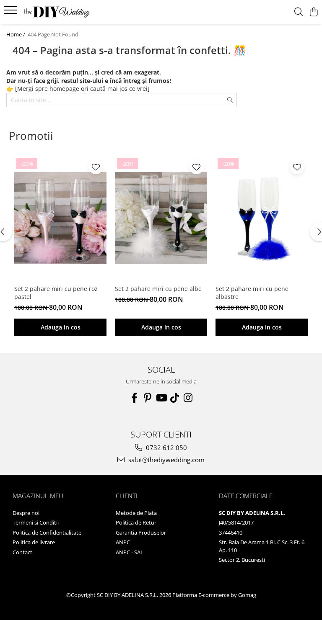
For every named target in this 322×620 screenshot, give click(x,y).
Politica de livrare (34, 542)
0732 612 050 (165, 447)
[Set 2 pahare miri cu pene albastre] (262, 218)
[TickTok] (174, 397)
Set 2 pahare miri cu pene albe (158, 289)
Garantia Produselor (141, 532)
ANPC (123, 542)
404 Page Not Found (53, 34)
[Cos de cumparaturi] (313, 12)
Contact (22, 552)
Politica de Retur (136, 522)
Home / (16, 34)
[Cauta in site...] (298, 12)
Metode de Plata (136, 513)
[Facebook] (134, 397)
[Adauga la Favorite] (95, 167)
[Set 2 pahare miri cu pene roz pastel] (60, 218)
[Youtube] (161, 397)
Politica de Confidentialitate (47, 532)
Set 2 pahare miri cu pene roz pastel (56, 293)
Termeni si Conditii (36, 522)
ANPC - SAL (129, 552)
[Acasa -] (56, 12)
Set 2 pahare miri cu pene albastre (252, 293)
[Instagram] (188, 397)
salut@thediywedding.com (166, 459)
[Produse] (11, 12)
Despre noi (26, 513)
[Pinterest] (148, 397)
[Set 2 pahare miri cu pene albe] (161, 218)
